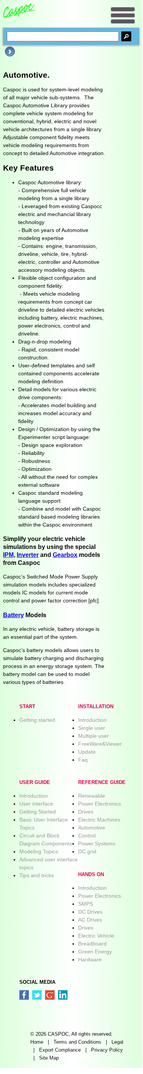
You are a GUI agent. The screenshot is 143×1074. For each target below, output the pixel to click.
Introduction (92, 720)
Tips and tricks (36, 875)
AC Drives (90, 920)
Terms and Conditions (77, 1042)
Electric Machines (99, 820)
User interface (36, 804)
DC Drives (90, 912)
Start (27, 706)
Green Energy (95, 952)
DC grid (87, 851)
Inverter (28, 554)
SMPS (85, 904)
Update (87, 752)
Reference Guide (102, 782)
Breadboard (92, 944)
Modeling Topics (38, 851)
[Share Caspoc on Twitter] (37, 995)
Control (87, 836)
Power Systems (96, 843)
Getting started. (38, 720)
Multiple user (93, 736)
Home (36, 1042)
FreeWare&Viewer (100, 744)
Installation (95, 706)
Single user (91, 728)
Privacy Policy (107, 1050)
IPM (8, 554)
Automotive (91, 828)
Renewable (91, 796)
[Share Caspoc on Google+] (50, 995)
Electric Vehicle (96, 936)
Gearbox (65, 554)
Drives (85, 812)
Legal (117, 1042)
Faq (83, 760)
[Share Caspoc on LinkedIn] (63, 995)
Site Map (49, 1058)
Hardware (90, 959)
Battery (13, 614)
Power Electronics (99, 804)
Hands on (91, 874)
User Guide (34, 782)
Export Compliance (60, 1050)
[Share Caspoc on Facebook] (24, 995)
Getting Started (37, 812)
